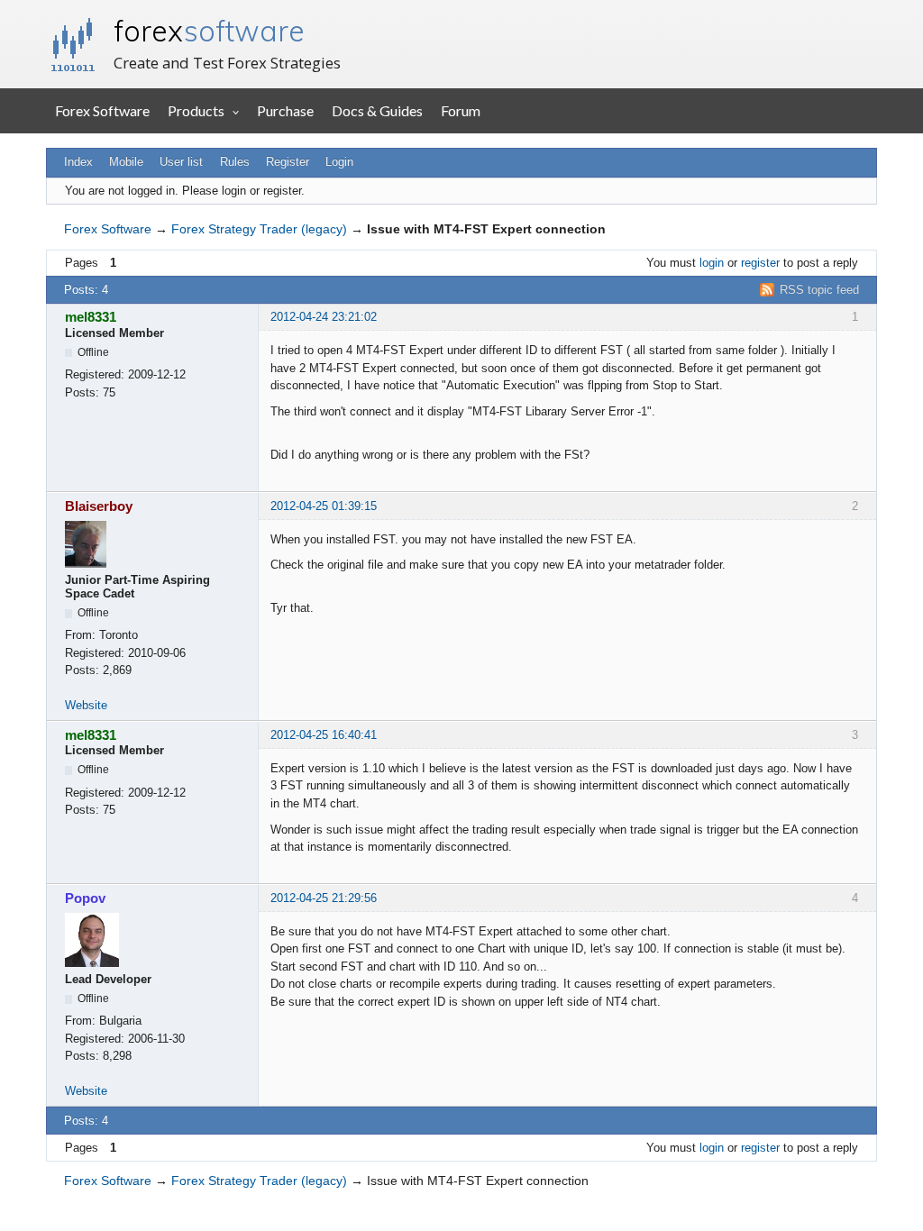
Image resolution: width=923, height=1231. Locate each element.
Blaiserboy (99, 506)
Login (339, 162)
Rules (235, 162)
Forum (460, 110)
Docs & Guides (377, 110)
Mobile (126, 162)
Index (78, 162)
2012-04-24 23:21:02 (323, 317)
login (711, 262)
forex (209, 31)
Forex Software (102, 110)
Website (86, 705)
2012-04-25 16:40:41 (323, 735)
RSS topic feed (819, 289)
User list (181, 162)
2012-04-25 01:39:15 (323, 506)
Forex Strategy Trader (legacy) (259, 229)
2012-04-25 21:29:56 (323, 898)
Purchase (285, 110)
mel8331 (90, 316)
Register (287, 162)
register (760, 262)
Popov (85, 898)
